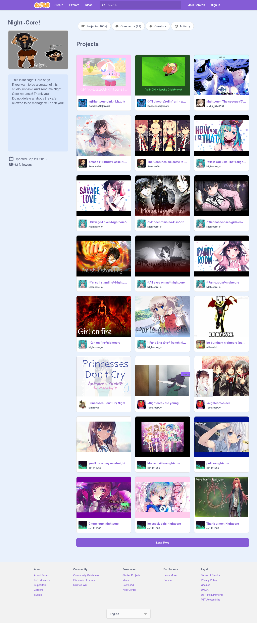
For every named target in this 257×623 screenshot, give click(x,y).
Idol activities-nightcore (163, 463)
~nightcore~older (218, 403)
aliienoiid (211, 347)
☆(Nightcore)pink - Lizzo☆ (107, 101)
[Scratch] (42, 5)
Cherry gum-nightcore (104, 523)
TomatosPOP (154, 407)
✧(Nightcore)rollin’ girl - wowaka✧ (167, 101)
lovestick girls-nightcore (164, 523)
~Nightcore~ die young (163, 403)
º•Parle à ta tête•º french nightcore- (167, 342)
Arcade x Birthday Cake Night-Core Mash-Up (108, 162)
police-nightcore (217, 463)
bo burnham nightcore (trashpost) (226, 342)
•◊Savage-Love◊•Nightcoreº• (108, 222)
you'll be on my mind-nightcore (108, 463)
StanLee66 (95, 166)
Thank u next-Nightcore (222, 523)
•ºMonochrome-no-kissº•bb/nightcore (167, 222)
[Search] (104, 5)
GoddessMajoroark (99, 106)
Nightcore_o (213, 166)
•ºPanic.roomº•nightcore (222, 282)
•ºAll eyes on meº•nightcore (166, 282)
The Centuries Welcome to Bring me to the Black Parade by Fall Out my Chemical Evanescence (167, 162)
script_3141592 (215, 106)
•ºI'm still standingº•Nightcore (108, 282)
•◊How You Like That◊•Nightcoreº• (226, 162)
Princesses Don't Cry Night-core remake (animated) (108, 403)
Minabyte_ (94, 407)
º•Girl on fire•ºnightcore (104, 342)
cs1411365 (95, 468)
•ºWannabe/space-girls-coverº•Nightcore (226, 222)
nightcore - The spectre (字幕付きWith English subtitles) (226, 101)
